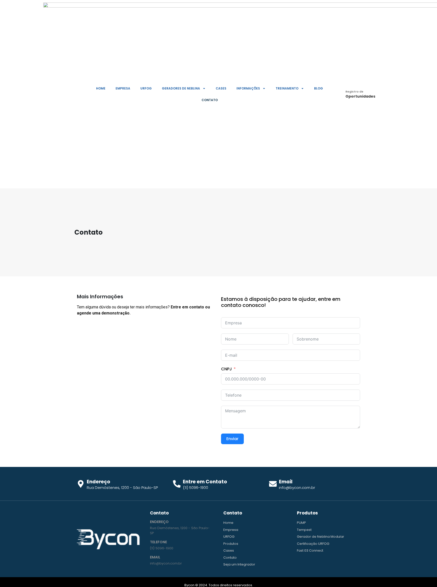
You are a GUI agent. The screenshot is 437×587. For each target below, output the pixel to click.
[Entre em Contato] (177, 484)
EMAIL (155, 557)
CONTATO (210, 100)
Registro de (354, 91)
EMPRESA (123, 88)
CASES (221, 88)
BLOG (318, 88)
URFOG (146, 88)
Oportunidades (360, 96)
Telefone (158, 542)
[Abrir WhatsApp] (424, 574)
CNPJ (226, 369)
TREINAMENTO (287, 88)
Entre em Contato (205, 481)
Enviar (232, 439)
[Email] (273, 484)
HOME (100, 88)
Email (286, 481)
